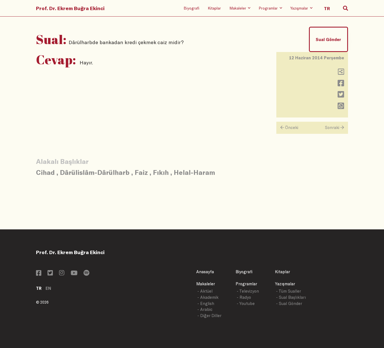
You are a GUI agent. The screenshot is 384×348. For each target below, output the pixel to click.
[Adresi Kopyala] (341, 73)
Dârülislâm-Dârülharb (95, 172)
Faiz (141, 172)
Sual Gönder (328, 39)
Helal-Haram (194, 172)
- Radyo (244, 297)
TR (39, 288)
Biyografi (191, 8)
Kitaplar (214, 8)
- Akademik (207, 297)
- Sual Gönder (289, 303)
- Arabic (205, 309)
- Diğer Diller (209, 315)
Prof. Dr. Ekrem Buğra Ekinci (70, 8)
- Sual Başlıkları (291, 297)
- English (205, 303)
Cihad (45, 172)
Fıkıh (161, 172)
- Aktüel (205, 291)
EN (48, 288)
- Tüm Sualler (288, 291)
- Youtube (246, 303)
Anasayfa (205, 271)
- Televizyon (248, 291)
